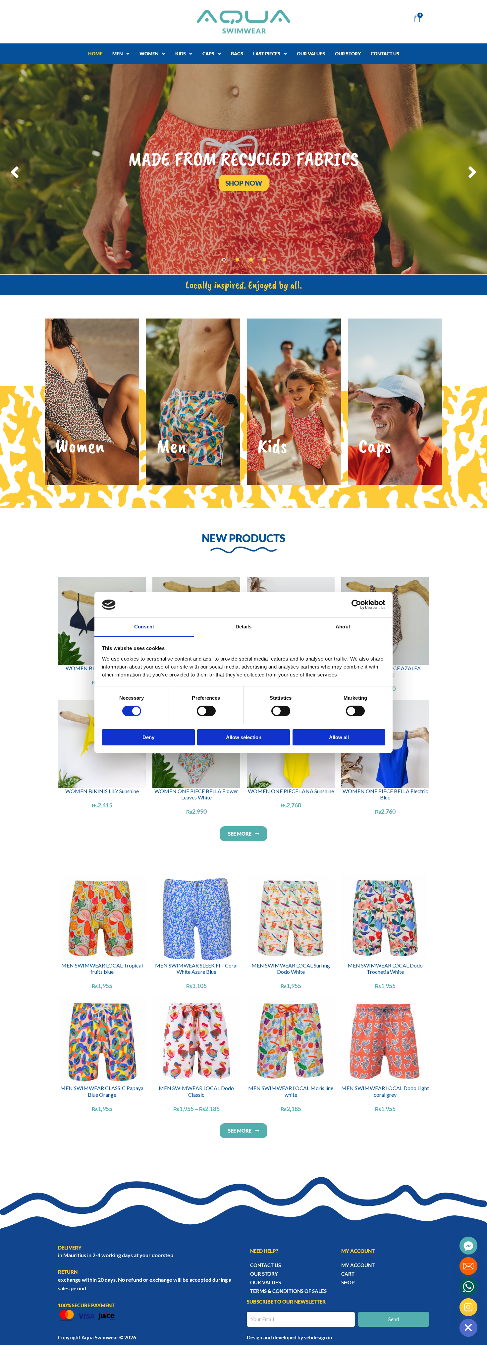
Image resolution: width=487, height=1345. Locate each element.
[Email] (468, 1266)
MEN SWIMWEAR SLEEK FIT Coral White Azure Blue (196, 968)
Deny (148, 737)
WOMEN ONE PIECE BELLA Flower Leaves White (196, 794)
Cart (347, 1274)
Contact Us (265, 1265)
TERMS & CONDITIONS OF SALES (288, 1291)
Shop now (243, 183)
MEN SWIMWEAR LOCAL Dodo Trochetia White (385, 968)
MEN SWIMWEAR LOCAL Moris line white (290, 1091)
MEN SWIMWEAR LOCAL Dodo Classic (196, 1091)
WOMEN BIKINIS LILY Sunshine (102, 791)
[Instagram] (468, 1307)
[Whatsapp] (468, 1287)
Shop (347, 1282)
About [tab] (343, 626)
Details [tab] (244, 626)
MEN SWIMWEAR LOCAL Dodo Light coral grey (385, 1091)
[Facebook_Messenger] (468, 1246)
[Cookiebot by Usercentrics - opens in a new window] (356, 605)
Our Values (265, 1282)
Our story (264, 1274)
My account (358, 1265)
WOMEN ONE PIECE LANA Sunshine (291, 791)
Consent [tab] (144, 626)
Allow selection (243, 737)
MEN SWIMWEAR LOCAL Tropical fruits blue (102, 968)
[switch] (206, 711)
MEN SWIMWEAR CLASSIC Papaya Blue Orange (101, 1091)
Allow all (339, 737)
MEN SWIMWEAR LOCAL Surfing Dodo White (290, 968)
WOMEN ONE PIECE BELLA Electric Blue (385, 794)
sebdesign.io (318, 1337)
